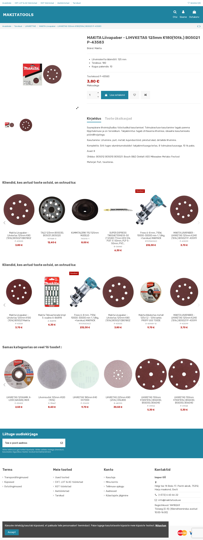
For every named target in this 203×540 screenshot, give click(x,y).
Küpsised (9, 482)
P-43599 (184, 241)
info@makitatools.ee (169, 500)
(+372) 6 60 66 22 (168, 494)
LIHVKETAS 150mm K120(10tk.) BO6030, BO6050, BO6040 (151, 400)
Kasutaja (110, 477)
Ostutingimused (13, 486)
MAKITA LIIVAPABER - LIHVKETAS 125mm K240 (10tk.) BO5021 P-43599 (184, 235)
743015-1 (85, 239)
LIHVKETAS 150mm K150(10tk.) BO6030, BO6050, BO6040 (184, 400)
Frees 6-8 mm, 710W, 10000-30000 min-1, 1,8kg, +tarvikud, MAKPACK (151, 235)
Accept (12, 532)
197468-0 (51, 239)
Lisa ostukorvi (117, 95)
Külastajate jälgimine (117, 495)
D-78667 (52, 403)
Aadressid (111, 491)
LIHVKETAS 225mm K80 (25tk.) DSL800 (118, 398)
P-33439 (85, 403)
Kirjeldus (94, 118)
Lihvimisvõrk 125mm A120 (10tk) (52, 398)
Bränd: (90, 48)
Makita (98, 48)
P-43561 (19, 324)
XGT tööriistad (47, 3)
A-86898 (52, 321)
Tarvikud (77, 3)
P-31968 (184, 406)
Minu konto (112, 482)
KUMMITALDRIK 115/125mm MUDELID (85, 234)
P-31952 (151, 406)
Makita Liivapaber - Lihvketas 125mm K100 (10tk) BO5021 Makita (19, 318)
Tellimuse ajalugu (115, 486)
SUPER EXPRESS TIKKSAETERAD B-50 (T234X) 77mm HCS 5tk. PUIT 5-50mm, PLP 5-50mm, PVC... (118, 238)
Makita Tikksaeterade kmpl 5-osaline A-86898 (52, 316)
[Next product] (200, 26)
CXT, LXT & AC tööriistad (26, 3)
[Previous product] (198, 26)
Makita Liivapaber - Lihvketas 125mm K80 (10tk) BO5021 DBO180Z (19, 235)
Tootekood (93, 76)
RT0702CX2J (151, 241)
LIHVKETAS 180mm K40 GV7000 (85, 398)
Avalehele (7, 3)
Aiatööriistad (63, 3)
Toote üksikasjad (118, 118)
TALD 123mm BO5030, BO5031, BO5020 (52, 234)
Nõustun (160, 525)
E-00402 (19, 403)
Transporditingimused (16, 477)
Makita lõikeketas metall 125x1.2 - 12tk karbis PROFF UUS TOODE (151, 318)
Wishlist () (195, 3)
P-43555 (19, 241)
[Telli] (61, 443)
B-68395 (118, 403)
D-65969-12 (151, 324)
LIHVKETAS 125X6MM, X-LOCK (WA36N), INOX (19, 398)
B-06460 (118, 246)
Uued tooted (62, 477)
